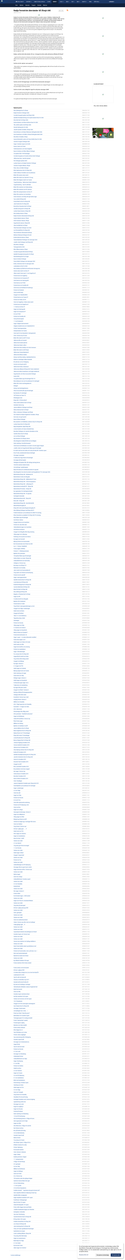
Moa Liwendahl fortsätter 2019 (21, 766)
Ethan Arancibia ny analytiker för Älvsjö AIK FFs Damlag (27, 515)
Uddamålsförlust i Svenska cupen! (22, 879)
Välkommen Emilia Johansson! (21, 366)
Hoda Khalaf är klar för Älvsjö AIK (22, 201)
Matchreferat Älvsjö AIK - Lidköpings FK (23, 484)
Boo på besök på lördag (20, 1130)
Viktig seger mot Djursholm (20, 630)
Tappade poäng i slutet (19, 618)
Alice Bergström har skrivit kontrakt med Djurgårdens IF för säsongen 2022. (32, 472)
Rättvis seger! (17, 874)
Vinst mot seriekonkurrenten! (21, 919)
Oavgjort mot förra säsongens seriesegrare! (24, 1003)
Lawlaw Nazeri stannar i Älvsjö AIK (22, 211)
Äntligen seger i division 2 (20, 678)
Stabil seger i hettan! (19, 852)
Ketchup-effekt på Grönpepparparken (23, 692)
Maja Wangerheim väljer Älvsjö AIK (22, 426)
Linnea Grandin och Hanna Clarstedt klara (24, 429)
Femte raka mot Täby (19, 675)
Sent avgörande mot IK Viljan (21, 1121)
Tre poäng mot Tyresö (19, 1140)
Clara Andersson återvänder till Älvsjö (23, 232)
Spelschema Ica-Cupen (19, 1231)
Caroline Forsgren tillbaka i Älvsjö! (22, 165)
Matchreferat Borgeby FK (20, 505)
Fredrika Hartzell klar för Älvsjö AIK (22, 1221)
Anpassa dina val (83, 1254)
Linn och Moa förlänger (19, 436)
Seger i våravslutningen (19, 651)
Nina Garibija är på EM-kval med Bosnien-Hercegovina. (27, 268)
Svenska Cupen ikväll (19, 1039)
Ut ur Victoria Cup (18, 1176)
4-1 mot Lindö (17, 1051)
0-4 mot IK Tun (17, 800)
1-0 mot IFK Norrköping (19, 1116)
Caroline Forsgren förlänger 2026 (22, 141)
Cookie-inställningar (15, 1255)
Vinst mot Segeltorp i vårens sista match (23, 302)
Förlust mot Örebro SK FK (20, 299)
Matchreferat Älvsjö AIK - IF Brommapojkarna (25, 481)
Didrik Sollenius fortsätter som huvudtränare (24, 172)
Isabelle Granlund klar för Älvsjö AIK (22, 579)
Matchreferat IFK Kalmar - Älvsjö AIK (22, 488)
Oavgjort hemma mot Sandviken (21, 522)
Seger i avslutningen (18, 788)
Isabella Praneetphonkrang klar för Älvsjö (24, 254)
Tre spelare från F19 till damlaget (22, 153)
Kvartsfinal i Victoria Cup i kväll (21, 697)
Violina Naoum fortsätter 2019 (21, 773)
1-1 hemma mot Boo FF (19, 306)
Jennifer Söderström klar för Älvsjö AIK (23, 757)
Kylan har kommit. (18, 989)
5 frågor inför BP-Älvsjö (19, 1161)
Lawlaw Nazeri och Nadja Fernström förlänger (25, 163)
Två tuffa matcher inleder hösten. (22, 464)
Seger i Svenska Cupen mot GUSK (22, 144)
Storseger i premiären (19, 455)
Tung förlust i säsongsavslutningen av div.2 (24, 606)
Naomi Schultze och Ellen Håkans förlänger (24, 151)
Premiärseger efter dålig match (21, 711)
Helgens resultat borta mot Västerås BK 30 (24, 326)
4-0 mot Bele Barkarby (19, 1133)
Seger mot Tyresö (18, 1073)
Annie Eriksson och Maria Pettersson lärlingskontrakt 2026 (28, 132)
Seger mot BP (17, 596)
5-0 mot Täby (17, 1166)
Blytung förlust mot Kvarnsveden (22, 541)
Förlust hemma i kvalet (19, 603)
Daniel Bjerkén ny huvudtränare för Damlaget (24, 785)
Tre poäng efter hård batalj (20, 1235)
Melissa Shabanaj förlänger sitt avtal (22, 235)
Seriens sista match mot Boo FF (21, 271)
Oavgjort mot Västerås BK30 (20, 294)
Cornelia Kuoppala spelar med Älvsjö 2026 (24, 115)
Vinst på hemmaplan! (19, 318)
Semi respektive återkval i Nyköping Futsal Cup (25, 1192)
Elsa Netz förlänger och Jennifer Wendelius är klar (26, 431)
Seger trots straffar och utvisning (22, 646)
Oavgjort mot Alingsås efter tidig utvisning (24, 532)
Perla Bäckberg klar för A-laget (21, 256)
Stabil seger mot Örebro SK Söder (22, 642)
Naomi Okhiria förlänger (19, 419)
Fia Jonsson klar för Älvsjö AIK (21, 654)
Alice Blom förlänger (19, 244)
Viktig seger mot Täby (19, 625)
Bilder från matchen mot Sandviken (22, 194)
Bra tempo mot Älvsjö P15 (20, 565)
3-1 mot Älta (17, 1063)
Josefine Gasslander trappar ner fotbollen (24, 1209)
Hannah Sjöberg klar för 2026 (21, 127)
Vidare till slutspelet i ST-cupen (21, 1204)
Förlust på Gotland (18, 1111)
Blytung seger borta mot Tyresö (21, 670)
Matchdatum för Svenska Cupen (21, 1015)
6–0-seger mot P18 (18, 666)
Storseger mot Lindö (19, 1104)
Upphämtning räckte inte (20, 1101)
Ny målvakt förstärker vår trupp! (21, 960)
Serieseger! (16, 620)
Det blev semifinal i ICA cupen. (21, 996)
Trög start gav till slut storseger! (21, 845)
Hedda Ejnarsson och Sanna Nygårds (23, 148)
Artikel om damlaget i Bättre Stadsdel (23, 359)
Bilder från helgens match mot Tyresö (23, 180)
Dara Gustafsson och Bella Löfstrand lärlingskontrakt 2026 (28, 134)
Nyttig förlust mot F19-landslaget (22, 733)
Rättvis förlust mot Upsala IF (20, 632)
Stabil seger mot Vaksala (20, 668)
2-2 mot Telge (17, 790)
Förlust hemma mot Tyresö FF (21, 297)
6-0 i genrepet (17, 1164)
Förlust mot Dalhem (18, 1065)
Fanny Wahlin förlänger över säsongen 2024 (24, 261)
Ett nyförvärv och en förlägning (21, 362)
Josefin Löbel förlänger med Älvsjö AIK (23, 242)
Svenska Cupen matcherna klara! (22, 994)
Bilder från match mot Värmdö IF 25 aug (23, 177)
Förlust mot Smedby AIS (20, 316)
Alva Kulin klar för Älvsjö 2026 (21, 120)
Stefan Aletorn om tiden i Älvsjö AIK (22, 558)
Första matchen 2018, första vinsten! (22, 963)
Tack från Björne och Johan (20, 1032)
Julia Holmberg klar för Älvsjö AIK (22, 1226)
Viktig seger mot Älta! (19, 816)
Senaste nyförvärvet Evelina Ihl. (21, 982)
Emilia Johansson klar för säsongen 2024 (24, 263)
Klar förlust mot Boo (18, 1128)
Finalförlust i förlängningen (20, 1200)
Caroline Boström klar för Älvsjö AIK (22, 1216)
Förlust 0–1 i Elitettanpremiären (21, 551)
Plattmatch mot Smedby (19, 567)
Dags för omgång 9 (18, 1106)
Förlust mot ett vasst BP (19, 575)
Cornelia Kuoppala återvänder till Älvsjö (23, 251)
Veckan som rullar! (18, 840)
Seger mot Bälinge (18, 1171)
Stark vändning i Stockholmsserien (22, 443)
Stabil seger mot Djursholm (20, 680)
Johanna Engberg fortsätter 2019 (22, 742)
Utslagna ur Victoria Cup (19, 563)
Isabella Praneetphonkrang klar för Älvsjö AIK (25, 754)
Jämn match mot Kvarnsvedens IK (22, 570)
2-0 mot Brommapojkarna (20, 1188)
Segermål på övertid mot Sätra (21, 656)
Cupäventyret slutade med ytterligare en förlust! (25, 931)
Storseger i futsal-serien (19, 1008)
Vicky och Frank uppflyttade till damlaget (24, 1228)
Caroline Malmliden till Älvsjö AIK (22, 587)
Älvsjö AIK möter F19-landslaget (21, 735)
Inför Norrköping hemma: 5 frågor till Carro (24, 1118)
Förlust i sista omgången (20, 1034)
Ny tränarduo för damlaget (20, 393)
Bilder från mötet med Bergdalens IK (22, 383)
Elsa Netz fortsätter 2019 (20, 776)
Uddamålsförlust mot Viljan (20, 1058)
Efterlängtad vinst (18, 397)
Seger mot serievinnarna (19, 1238)
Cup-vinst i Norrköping (19, 1214)
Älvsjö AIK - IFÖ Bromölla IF (20, 400)
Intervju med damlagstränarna (21, 388)
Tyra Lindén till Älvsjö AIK (20, 199)
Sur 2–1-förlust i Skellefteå (20, 546)
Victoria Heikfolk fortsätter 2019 (21, 745)
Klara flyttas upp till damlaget (21, 517)
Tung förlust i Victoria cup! (20, 826)
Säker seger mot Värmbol (20, 1247)
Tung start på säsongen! (19, 905)
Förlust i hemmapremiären (20, 328)
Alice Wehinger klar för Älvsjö (21, 110)
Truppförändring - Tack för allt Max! (22, 184)
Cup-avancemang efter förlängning (22, 1037)
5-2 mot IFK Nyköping (19, 1075)
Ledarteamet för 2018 (19, 974)
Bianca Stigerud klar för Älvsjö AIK (22, 740)
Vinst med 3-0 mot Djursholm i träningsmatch (25, 333)
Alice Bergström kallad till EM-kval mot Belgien (25, 441)
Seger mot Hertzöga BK (19, 309)
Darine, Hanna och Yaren (20, 146)
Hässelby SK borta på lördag (21, 1097)
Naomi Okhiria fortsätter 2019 (21, 778)
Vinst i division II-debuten (20, 1152)
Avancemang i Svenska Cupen (21, 1082)
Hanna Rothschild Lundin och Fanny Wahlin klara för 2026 (28, 139)
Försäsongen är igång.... (19, 1022)
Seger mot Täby (17, 795)
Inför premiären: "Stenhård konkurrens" (23, 713)
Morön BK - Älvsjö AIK (19, 500)
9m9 (67, 1)
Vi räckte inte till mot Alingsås (21, 599)
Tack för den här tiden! (19, 1046)
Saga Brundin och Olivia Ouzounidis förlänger (25, 373)
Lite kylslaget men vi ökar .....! (21, 1010)
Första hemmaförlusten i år (20, 634)
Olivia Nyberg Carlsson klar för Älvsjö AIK (24, 749)
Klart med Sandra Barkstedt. (20, 953)
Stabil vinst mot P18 (18, 831)
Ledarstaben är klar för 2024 (20, 266)
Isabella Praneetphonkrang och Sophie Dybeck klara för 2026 (29, 117)
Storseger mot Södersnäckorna (21, 1042)
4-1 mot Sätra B (17, 843)
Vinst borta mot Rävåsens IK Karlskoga (23, 287)
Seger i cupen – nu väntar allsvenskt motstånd (25, 637)
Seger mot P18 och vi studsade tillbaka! (23, 900)
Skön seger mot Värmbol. (20, 833)
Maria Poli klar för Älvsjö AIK (20, 589)
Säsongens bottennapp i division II (22, 812)
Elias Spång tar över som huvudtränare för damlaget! (26, 381)
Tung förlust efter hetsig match (21, 658)
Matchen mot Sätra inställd (20, 1025)
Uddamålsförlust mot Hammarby (22, 560)
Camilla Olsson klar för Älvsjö (21, 433)
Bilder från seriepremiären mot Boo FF (23, 191)
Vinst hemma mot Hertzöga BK (21, 280)
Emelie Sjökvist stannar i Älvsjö (21, 237)
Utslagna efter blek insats (20, 694)
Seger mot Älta (17, 1123)
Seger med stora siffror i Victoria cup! (23, 869)
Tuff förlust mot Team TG (20, 395)
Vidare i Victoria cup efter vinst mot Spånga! (24, 922)
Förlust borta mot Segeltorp (20, 275)
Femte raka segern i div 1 (20, 639)
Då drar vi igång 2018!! (19, 970)
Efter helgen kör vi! (18, 1030)
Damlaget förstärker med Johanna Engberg (24, 1099)
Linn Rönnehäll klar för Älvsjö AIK (22, 230)
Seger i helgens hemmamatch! (21, 323)
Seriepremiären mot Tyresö (20, 330)
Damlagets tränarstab (19, 496)
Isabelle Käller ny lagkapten (20, 1195)
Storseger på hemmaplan (20, 460)
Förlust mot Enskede (19, 290)
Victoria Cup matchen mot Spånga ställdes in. (25, 941)
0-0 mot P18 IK (17, 314)
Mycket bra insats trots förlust (21, 955)
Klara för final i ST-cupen (19, 1202)
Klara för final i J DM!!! (19, 838)
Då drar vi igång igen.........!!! (20, 828)
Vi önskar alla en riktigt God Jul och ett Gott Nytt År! (26, 972)
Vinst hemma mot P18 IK (19, 282)
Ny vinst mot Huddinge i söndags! (22, 984)
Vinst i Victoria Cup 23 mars (20, 335)
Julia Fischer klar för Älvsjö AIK (21, 203)
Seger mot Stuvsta (18, 1109)
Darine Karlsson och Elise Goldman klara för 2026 (26, 122)
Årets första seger (18, 721)
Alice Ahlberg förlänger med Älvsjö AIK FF (24, 510)
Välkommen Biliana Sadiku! (20, 354)
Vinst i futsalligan (18, 781)
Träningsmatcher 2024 (19, 247)
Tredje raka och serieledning (20, 685)
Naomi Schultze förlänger (20, 259)
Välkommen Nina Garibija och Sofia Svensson (25, 347)
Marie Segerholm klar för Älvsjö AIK (22, 730)
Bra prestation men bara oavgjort (22, 769)
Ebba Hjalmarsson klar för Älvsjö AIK (23, 170)
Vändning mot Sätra (18, 1085)
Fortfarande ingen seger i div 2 (21, 682)
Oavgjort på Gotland (18, 613)
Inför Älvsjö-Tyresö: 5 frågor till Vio (22, 1142)
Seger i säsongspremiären (20, 577)
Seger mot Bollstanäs (19, 716)
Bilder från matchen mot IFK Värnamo (23, 189)
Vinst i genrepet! (18, 912)
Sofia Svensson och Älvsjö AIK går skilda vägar (25, 196)
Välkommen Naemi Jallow (20, 345)
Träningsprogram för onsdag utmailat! (23, 1018)
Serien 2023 (16, 376)
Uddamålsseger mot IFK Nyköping (22, 864)
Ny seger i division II (18, 663)
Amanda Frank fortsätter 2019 (21, 761)
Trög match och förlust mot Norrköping (23, 572)
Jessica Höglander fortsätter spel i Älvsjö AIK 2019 (26, 783)
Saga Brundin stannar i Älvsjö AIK (22, 223)
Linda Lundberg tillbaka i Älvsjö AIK (22, 1233)
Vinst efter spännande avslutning (22, 802)
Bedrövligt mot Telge (19, 1240)
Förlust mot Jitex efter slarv (20, 524)
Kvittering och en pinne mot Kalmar (22, 536)
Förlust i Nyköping (18, 1147)
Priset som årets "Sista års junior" (22, 1013)
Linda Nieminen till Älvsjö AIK (21, 582)
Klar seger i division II (19, 891)
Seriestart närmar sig (19, 405)
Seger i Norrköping (18, 1061)
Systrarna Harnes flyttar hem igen (22, 1180)
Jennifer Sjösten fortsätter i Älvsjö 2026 (23, 129)
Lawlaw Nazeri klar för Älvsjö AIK (22, 424)
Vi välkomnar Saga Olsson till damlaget (23, 457)
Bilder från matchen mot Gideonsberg (23, 187)
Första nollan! (17, 893)
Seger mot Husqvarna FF (20, 311)
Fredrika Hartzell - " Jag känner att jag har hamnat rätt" (27, 1190)
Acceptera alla (116, 1255)
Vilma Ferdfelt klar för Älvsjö (20, 225)
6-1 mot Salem (17, 1243)
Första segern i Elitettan (19, 548)
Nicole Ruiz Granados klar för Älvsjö (22, 206)
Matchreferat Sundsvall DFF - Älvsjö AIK (23, 486)
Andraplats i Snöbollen (19, 1212)
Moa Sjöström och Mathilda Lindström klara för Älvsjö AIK (28, 421)
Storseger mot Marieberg (20, 1054)
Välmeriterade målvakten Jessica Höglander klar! (26, 986)
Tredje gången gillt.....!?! (19, 924)
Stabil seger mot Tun (19, 1087)
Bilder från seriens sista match (21, 175)
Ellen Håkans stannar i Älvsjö (21, 249)
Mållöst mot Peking (18, 723)
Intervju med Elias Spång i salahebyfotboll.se (25, 357)
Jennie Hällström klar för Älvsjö (21, 728)
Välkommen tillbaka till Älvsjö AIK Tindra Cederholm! (26, 369)
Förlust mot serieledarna (20, 649)
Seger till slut (17, 1044)
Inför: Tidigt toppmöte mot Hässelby (22, 704)
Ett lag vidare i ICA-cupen (20, 1219)
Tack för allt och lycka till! (20, 977)
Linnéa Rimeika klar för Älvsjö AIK (22, 737)
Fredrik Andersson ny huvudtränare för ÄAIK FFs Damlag (27, 512)
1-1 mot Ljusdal (17, 1185)
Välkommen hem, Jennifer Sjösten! (22, 158)
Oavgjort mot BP (18, 764)
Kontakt (28, 1)
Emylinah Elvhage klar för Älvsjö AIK (22, 584)
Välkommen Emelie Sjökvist (20, 342)
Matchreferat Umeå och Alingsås (22, 476)
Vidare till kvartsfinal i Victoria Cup (22, 718)
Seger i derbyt (17, 1154)
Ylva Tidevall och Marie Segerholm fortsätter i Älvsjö (26, 414)
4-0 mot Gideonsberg (19, 1183)
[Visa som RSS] (67, 10)
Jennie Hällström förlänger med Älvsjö (23, 407)
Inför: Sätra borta (18, 709)
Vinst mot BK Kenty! (18, 292)
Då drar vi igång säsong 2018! (21, 907)
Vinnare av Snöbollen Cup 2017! (21, 979)
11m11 (61, 1)
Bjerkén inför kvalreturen (19, 601)
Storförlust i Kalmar (18, 520)
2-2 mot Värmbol (18, 1070)
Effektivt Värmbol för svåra (20, 1144)
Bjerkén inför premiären (19, 553)
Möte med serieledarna (19, 1080)
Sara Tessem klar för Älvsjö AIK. (21, 1006)
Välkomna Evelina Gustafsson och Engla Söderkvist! (26, 371)
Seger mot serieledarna (19, 836)
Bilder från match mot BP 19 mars (22, 338)
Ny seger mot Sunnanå (19, 539)
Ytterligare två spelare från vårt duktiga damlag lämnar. (27, 462)
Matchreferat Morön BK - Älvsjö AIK (22, 498)
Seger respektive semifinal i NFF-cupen (23, 1197)
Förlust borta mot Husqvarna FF (21, 278)
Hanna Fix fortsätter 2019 (20, 759)
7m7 (72, 1)
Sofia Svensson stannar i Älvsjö (21, 220)
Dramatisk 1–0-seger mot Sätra (21, 706)
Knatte (84, 1)
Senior (54, 1)
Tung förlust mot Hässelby (20, 1094)
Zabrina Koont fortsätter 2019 (21, 747)
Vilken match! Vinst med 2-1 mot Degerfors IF (25, 273)
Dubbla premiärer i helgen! (20, 1156)
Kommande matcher (19, 1149)
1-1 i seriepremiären (18, 1159)
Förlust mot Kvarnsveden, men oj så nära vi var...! (25, 951)
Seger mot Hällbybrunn (19, 814)
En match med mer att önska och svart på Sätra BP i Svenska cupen (30, 450)
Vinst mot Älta (17, 991)
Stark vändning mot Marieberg (21, 1113)
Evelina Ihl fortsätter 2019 (20, 752)
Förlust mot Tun (17, 860)
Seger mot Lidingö (18, 809)
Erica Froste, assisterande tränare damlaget (24, 452)
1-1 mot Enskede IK (18, 321)
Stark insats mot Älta (19, 644)
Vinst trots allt (17, 793)
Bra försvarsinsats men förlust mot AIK (23, 543)
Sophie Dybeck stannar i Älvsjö (21, 218)
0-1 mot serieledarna (19, 1077)
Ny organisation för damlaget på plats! (23, 491)
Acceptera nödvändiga (103, 1255)
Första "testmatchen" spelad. (21, 1020)
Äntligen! (16, 385)
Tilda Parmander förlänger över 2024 (22, 227)
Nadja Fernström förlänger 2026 (21, 112)
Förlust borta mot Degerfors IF (21, 304)
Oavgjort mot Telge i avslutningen (22, 608)
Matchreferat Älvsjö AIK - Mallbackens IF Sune (25, 479)
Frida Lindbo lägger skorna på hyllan (22, 1207)
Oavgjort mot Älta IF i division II (21, 690)
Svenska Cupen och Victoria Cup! (22, 934)
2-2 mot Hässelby (18, 883)
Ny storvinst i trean (18, 1245)
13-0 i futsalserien (18, 1001)
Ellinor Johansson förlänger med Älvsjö (23, 412)
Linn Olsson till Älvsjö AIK (20, 1224)
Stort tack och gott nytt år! (20, 417)
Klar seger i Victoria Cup (19, 771)
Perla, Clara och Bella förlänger (21, 168)
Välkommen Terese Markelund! (21, 352)
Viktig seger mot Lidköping (20, 534)
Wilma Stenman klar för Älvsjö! (21, 409)
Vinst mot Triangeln (18, 1092)
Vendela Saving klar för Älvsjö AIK (22, 208)
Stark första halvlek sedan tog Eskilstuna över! (25, 946)
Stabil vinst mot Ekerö (19, 611)
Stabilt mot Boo (17, 1068)
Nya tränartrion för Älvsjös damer (22, 438)
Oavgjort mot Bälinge (19, 661)
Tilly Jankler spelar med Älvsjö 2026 (22, 124)
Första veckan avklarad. (19, 1027)
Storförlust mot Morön (19, 529)
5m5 (78, 1)
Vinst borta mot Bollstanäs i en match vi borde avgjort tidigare (29, 445)
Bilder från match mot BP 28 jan (21, 350)
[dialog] (100, 1250)
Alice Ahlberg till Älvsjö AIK (20, 591)
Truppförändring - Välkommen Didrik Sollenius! (25, 182)
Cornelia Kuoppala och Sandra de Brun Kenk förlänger (27, 156)
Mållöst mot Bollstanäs (19, 1168)
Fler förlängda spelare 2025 (20, 160)
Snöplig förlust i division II (20, 699)
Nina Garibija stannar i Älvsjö (21, 213)
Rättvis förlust (17, 1137)
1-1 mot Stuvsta (17, 848)
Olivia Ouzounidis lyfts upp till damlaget (23, 390)
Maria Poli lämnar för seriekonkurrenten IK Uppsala (26, 469)
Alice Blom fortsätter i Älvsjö (21, 136)
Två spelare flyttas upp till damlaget (22, 555)
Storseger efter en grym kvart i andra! (23, 867)
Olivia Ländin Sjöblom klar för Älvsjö (22, 402)
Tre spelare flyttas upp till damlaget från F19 (24, 378)
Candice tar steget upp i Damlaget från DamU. (25, 821)
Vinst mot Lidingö (18, 876)
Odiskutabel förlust (18, 1056)
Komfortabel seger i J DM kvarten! (22, 895)
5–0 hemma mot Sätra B (19, 627)
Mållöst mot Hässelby (19, 702)
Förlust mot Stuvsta (18, 623)
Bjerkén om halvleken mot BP (21, 725)
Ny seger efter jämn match (20, 687)
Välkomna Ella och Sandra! (20, 340)
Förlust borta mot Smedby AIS (21, 285)
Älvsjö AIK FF (20, 1)
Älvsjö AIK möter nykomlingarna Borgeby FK (24, 508)
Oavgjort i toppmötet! (19, 855)
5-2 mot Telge (17, 1089)
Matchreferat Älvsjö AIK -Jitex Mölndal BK (24, 503)
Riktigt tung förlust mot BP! (20, 819)
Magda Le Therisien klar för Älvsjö (22, 594)
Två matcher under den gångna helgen (23, 1178)
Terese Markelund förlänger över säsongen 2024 (25, 239)
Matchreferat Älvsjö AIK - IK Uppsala (22, 493)
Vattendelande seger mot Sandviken (22, 527)
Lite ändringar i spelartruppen (21, 467)
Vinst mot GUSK (17, 1173)
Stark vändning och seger (20, 673)
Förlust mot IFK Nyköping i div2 (21, 804)
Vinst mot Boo (17, 807)
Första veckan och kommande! (21, 967)
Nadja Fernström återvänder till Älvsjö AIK (32, 10)
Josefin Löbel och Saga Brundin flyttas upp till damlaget (27, 448)
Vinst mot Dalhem (18, 824)
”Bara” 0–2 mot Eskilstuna (20, 615)
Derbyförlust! (17, 886)
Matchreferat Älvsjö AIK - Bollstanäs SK (23, 474)
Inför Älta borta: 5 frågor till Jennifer (22, 1125)
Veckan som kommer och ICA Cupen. (23, 998)
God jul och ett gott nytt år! (20, 364)
